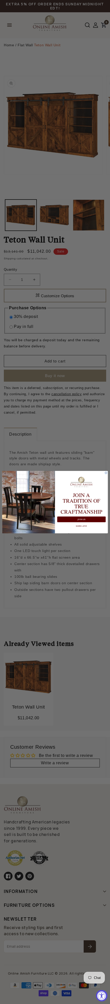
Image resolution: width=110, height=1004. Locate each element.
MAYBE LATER (81, 526)
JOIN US (81, 519)
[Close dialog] (106, 473)
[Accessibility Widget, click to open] (101, 995)
